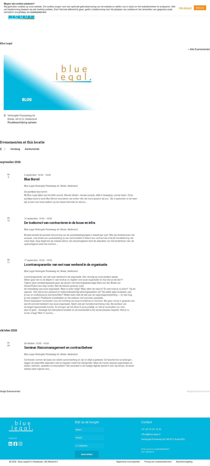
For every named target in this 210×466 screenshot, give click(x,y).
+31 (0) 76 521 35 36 (151, 429)
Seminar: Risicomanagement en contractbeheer (58, 348)
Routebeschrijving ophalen (22, 122)
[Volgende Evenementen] (5, 149)
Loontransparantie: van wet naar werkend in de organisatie (65, 265)
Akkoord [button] (200, 7)
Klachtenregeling (184, 462)
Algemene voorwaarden (128, 462)
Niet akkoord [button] (185, 7)
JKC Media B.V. (51, 461)
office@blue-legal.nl (150, 434)
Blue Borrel (31, 179)
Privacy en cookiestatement (158, 462)
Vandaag (15, 149)
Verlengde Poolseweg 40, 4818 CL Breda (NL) (163, 439)
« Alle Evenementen (199, 49)
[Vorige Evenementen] (1, 149)
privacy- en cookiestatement (32, 12)
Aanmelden (87, 454)
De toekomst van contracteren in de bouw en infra (59, 223)
